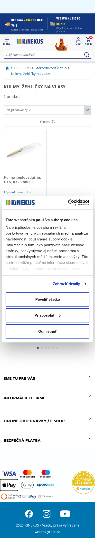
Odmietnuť (47, 331)
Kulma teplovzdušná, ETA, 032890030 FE (22, 179)
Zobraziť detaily (66, 284)
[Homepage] (30, 41)
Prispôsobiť (45, 315)
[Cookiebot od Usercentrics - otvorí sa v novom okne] (68, 202)
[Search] (86, 54)
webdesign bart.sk (47, 532)
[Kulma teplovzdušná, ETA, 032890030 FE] (24, 149)
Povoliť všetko (47, 299)
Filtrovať (45, 122)
